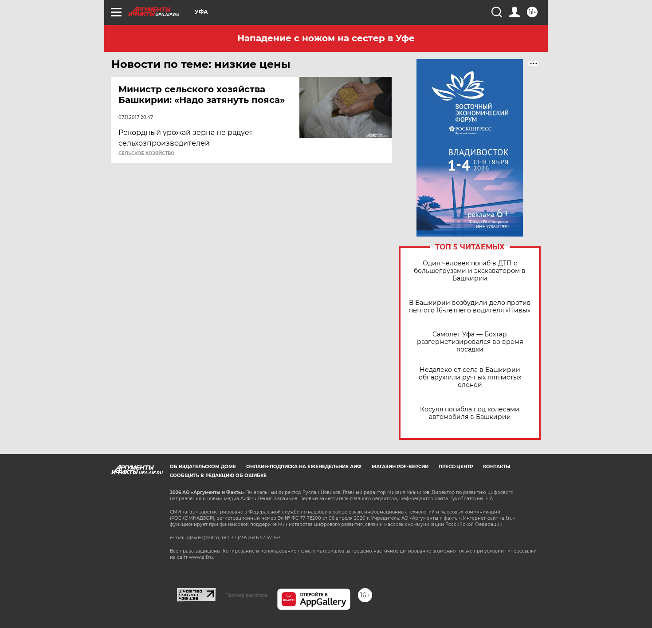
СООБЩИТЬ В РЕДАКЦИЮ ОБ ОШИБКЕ (218, 475)
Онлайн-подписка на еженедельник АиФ (303, 467)
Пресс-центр (456, 467)
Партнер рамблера (246, 595)
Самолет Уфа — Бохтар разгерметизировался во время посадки (470, 342)
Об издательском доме (203, 467)
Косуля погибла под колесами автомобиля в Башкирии (469, 413)
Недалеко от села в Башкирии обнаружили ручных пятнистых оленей (470, 377)
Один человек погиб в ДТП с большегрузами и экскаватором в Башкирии (470, 271)
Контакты (496, 467)
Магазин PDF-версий (400, 467)
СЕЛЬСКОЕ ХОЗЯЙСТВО (146, 153)
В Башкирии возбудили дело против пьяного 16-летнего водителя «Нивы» (470, 306)
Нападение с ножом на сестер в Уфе (326, 38)
